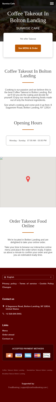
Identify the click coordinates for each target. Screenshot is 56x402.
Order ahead (8, 334)
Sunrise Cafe (8, 3)
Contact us (7, 339)
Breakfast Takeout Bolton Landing (13, 374)
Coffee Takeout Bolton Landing (13, 370)
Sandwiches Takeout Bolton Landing (39, 370)
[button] (52, 3)
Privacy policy (9, 283)
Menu (5, 330)
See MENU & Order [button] (28, 48)
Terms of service (28, 283)
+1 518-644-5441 (14, 314)
